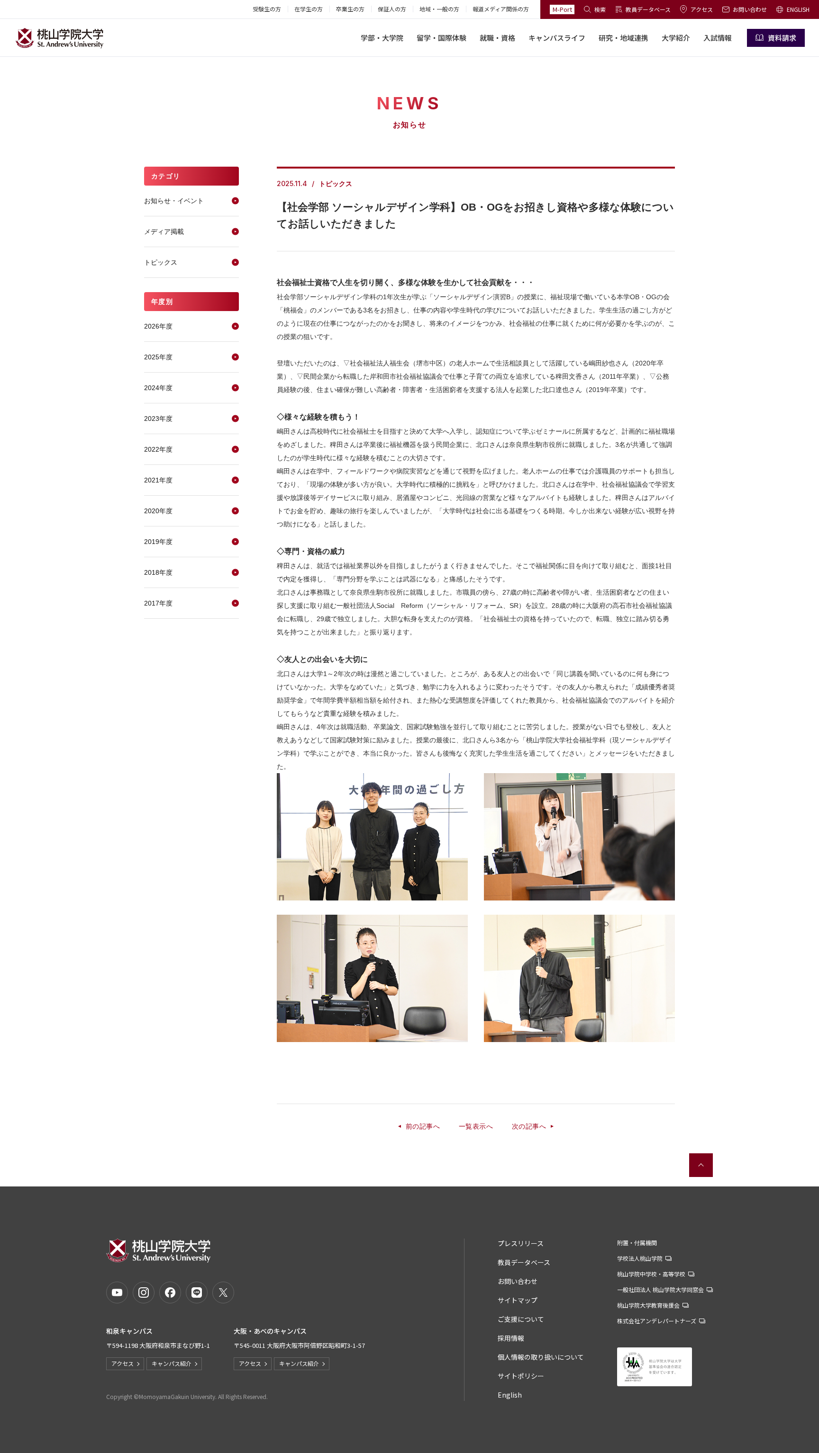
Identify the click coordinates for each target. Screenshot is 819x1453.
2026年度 (158, 326)
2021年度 (158, 480)
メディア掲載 (164, 231)
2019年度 (158, 541)
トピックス (160, 262)
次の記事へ (529, 1126)
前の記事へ (423, 1126)
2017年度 (158, 603)
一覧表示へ (476, 1126)
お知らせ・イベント (174, 201)
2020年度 (158, 511)
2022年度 (158, 449)
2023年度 (158, 418)
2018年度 (158, 572)
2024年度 (158, 388)
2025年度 (158, 357)
